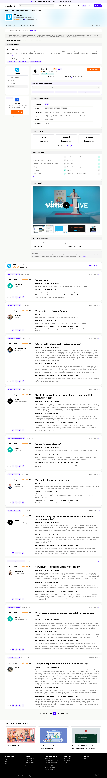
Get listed (98, 6)
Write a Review (63, 6)
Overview (8, 25)
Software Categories (30, 758)
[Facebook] (101, 775)
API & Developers (68, 764)
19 (51, 713)
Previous (45, 713)
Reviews (16, 25)
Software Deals (28, 760)
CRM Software (48, 758)
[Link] (23, 297)
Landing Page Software (50, 766)
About (6, 759)
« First (39, 713)
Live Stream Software (23, 61)
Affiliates (7, 765)
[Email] (19, 297)
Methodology (86, 36)
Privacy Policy (20, 776)
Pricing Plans (68, 146)
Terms (14, 776)
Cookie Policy (8, 776)
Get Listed (86, 758)
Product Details (14, 77)
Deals (82, 6)
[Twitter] (13, 297)
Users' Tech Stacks (29, 764)
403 (25, 19)
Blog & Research (68, 758)
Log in (91, 6)
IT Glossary (67, 760)
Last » (67, 713)
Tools (65, 762)
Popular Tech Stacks (29, 762)
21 (58, 713)
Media (12, 86)
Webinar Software (12, 61)
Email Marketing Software (51, 762)
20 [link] (54, 713)
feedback (84, 256)
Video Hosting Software (35, 61)
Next (62, 713)
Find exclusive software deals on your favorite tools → (61, 1)
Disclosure (35, 776)
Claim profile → (33, 30)
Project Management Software (52, 760)
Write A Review (28, 766)
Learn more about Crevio (65, 78)
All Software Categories (50, 769)
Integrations (30, 25)
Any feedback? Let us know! (17, 117)
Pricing (23, 25)
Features (12, 83)
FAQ (6, 763)
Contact (7, 761)
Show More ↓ (10, 55)
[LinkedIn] (16, 297)
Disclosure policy (78, 36)
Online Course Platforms (50, 767)
